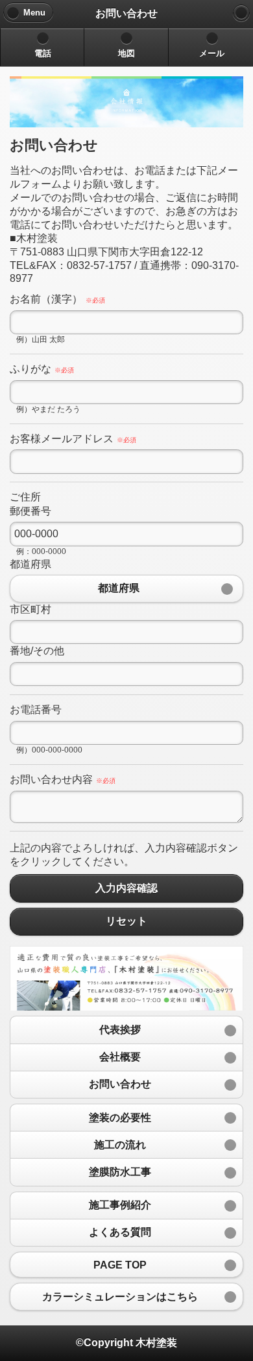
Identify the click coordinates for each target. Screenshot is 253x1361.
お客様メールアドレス (73, 438)
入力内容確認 (126, 888)
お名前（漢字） (57, 299)
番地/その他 (37, 650)
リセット (126, 921)
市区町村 (30, 609)
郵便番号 (30, 511)
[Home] (241, 13)
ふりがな (42, 368)
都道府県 (30, 564)
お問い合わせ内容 (62, 779)
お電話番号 (36, 709)
